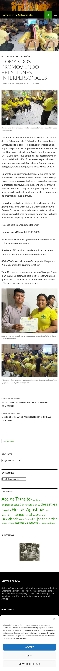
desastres (49, 504)
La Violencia (10, 519)
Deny (29, 655)
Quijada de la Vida (44, 519)
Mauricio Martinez (29, 83)
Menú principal (55, 15)
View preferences (29, 664)
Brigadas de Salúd (10, 504)
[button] (54, 618)
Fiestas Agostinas (28, 509)
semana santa (44, 523)
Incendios (6, 515)
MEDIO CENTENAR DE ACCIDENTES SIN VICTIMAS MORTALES (26, 417)
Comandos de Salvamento (17, 15)
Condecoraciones (30, 504)
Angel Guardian (36, 500)
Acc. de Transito (16, 498)
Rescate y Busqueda (26, 522)
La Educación (23, 56)
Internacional (21, 515)
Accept (29, 647)
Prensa (28, 519)
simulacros (53, 523)
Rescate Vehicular (8, 523)
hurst (47, 510)
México (21, 519)
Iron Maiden (39, 515)
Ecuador (6, 510)
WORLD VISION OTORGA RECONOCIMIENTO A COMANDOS (25, 402)
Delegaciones (8, 56)
